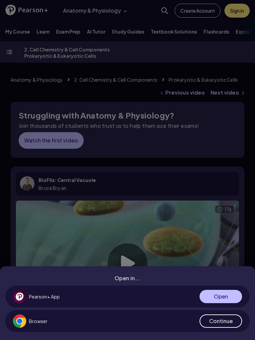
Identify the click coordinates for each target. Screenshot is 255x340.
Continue (221, 320)
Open (221, 296)
